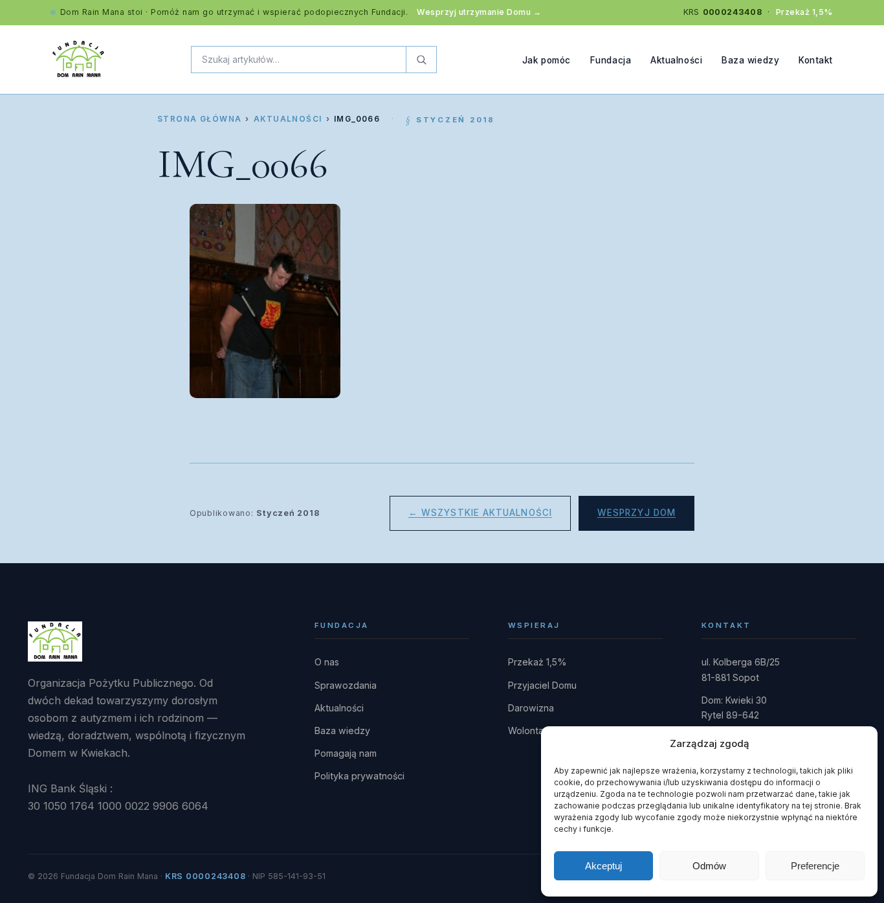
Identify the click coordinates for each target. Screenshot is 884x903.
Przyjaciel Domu (542, 685)
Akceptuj (603, 865)
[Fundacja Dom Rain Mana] (78, 59)
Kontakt (816, 59)
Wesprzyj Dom (636, 512)
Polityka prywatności (359, 775)
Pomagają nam (346, 753)
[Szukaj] (421, 59)
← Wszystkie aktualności (480, 512)
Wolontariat (532, 730)
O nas (327, 661)
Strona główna (199, 119)
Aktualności (676, 59)
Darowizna (531, 707)
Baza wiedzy (750, 59)
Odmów (709, 865)
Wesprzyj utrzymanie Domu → (479, 12)
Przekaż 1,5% (804, 12)
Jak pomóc (546, 59)
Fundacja (610, 59)
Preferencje (815, 865)
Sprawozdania (346, 685)
